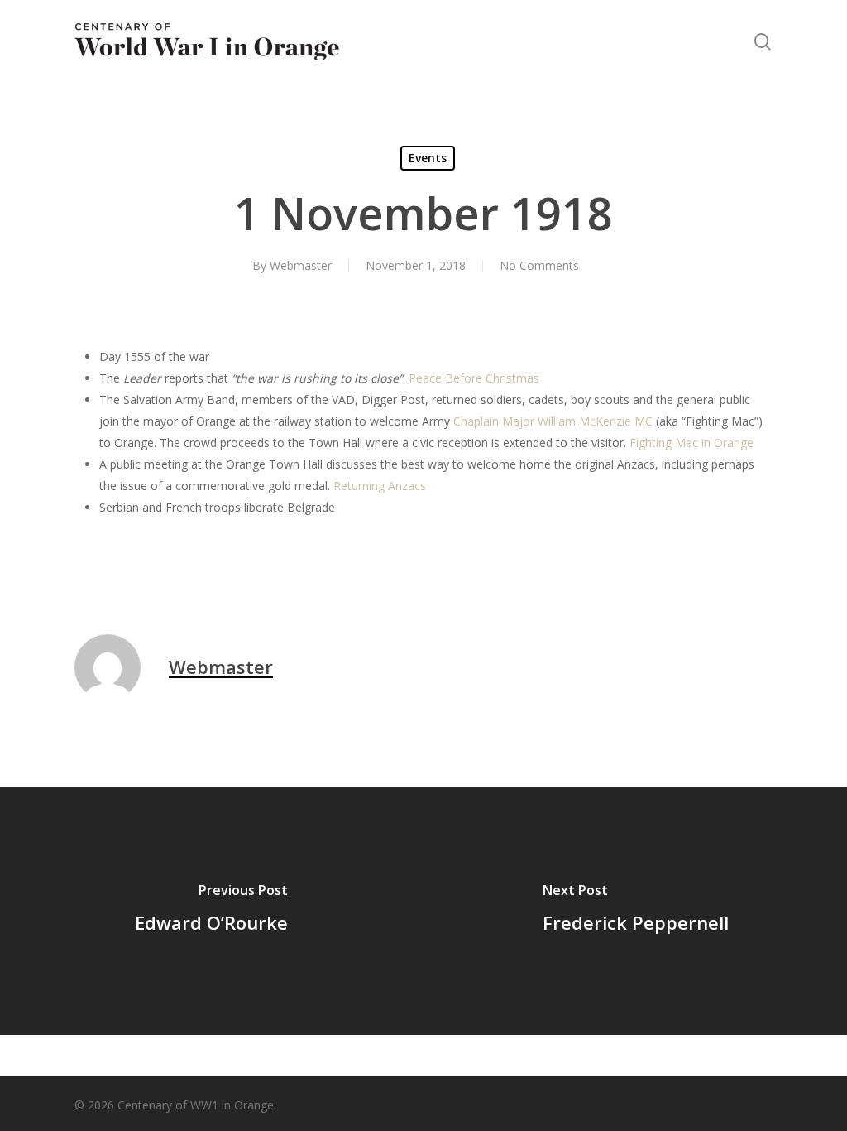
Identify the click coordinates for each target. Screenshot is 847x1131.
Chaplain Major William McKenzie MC (553, 421)
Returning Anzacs (379, 485)
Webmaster (301, 265)
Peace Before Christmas (474, 378)
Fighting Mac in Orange (691, 442)
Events (428, 158)
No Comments (539, 265)
